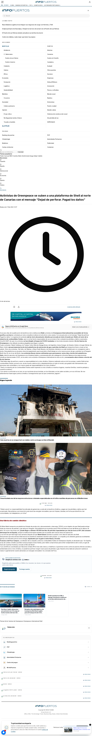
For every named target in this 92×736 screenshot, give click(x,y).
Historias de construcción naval (57, 114)
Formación (7, 82)
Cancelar (20, 152)
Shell (40, 621)
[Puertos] (16, 10)
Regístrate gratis (9, 569)
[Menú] (2, 2)
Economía (5, 78)
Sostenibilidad (8, 90)
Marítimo (5, 94)
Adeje (35, 156)
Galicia (6, 70)
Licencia (73, 307)
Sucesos (50, 74)
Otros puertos (51, 70)
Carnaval (6, 156)
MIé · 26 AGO (4, 5)
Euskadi (49, 66)
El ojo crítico (8, 114)
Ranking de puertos (21, 5)
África (6, 74)
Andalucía (7, 50)
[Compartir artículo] (18, 307)
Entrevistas (50, 102)
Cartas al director (7, 147)
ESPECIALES (51, 122)
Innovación (50, 86)
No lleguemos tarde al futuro (13, 118)
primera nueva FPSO (54, 528)
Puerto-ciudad (51, 106)
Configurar (70, 727)
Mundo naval (51, 94)
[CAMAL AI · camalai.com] (25, 560)
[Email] (88, 627)
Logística (7, 86)
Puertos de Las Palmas (11, 58)
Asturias (49, 50)
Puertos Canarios (10, 62)
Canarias (50, 54)
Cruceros (7, 98)
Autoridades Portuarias (51, 5)
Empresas (50, 78)
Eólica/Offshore (52, 82)
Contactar (50, 147)
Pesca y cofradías (53, 90)
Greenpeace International (31, 621)
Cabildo (40, 156)
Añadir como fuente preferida (80, 327)
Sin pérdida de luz (52, 118)
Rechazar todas (58, 727)
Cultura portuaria (9, 106)
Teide (2, 156)
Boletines (5, 143)
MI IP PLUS (5, 46)
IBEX (11, 156)
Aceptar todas (82, 727)
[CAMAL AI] (12, 5)
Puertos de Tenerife (52, 58)
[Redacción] (4, 628)
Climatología (38, 5)
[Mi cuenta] (90, 2)
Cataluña (7, 66)
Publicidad (50, 143)
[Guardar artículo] (14, 307)
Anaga (31, 156)
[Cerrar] (88, 10)
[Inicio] (45, 2)
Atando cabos (51, 110)
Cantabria (50, 62)
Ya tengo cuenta (24, 569)
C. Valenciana (8, 54)
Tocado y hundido (9, 122)
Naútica (49, 98)
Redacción (3, 207)
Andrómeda (25, 156)
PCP (30, 5)
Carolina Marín (17, 156)
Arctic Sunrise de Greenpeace (14, 621)
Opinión (4, 110)
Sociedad (5, 102)
